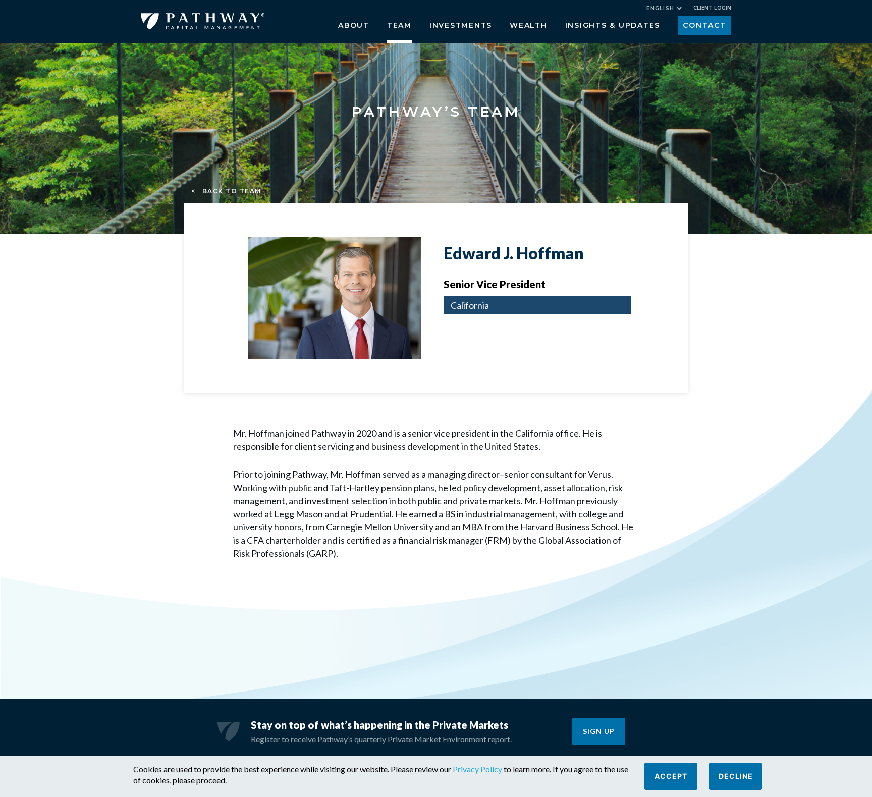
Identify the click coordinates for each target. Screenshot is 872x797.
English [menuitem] (660, 8)
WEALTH (529, 25)
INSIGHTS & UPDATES (613, 25)
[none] (669, 9)
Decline (736, 776)
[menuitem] (664, 8)
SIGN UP (599, 731)
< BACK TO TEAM (226, 191)
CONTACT (704, 25)
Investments (460, 25)
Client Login (712, 8)
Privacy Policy (477, 769)
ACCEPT (671, 776)
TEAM (399, 25)
